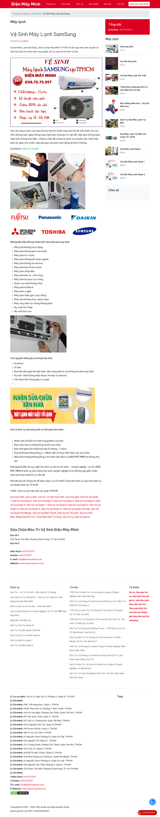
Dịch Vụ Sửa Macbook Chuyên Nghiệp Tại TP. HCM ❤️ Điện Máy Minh (38, 613)
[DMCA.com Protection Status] (19, 792)
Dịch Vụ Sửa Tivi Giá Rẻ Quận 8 (25, 635)
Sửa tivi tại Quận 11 (30, 508)
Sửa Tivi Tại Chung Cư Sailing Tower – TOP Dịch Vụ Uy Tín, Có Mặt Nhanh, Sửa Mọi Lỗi (98, 630)
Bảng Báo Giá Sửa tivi (20, 620)
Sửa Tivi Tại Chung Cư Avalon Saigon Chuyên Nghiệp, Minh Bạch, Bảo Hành (97, 648)
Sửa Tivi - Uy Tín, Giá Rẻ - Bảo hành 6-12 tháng (33, 592)
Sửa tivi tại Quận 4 (64, 500)
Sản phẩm (93, 4)
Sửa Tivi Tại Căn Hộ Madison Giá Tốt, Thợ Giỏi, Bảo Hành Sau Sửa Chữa (97, 675)
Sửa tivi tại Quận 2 (22, 500)
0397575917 (28, 551)
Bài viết (107, 4)
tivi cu (132, 592)
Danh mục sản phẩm (139, 4)
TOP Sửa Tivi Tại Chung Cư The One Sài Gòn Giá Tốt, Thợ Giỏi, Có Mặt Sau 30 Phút (97, 621)
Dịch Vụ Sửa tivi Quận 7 (21, 640)
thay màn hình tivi (138, 608)
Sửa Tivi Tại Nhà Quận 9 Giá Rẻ (25, 630)
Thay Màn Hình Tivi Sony (49, 516)
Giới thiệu (65, 4)
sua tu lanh (31, 496)
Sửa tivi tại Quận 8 (57, 504)
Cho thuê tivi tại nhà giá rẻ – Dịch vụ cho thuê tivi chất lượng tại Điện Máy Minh (36, 599)
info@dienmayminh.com (30, 559)
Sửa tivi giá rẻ (82, 516)
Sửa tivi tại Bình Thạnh (44, 512)
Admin (25, 41)
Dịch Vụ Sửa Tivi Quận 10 (22, 625)
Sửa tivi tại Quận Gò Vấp (76, 508)
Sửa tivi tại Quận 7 (36, 504)
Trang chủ (51, 4)
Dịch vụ (79, 4)
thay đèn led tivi (137, 604)
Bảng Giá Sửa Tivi (25, 516)
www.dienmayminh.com (32, 563)
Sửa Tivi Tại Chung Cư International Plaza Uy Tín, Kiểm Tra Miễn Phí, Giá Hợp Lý (98, 603)
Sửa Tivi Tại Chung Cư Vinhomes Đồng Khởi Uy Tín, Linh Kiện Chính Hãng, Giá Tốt (96, 657)
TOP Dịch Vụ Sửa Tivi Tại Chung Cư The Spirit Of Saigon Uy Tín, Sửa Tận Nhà (96, 612)
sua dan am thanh (138, 612)
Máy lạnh (36, 13)
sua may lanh (17, 496)
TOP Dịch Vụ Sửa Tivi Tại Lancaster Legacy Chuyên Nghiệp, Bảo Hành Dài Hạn (94, 594)
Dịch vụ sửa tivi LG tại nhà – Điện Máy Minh (30, 606)
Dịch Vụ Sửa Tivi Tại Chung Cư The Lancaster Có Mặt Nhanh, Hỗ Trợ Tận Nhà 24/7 (95, 639)
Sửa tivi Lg (68, 516)
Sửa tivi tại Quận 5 (85, 500)
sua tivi (42, 496)
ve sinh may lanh (55, 496)
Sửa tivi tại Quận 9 (78, 504)
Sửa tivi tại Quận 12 (52, 508)
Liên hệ (120, 4)
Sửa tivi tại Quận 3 (43, 500)
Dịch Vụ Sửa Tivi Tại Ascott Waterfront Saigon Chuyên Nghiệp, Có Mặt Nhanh (96, 666)
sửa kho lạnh (142, 600)
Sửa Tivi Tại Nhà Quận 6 (21, 645)
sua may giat (72, 496)
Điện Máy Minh (25, 4)
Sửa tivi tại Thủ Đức (68, 512)
